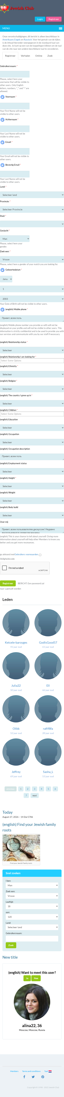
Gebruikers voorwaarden (26, 554)
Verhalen (25, 55)
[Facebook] (24, 1077)
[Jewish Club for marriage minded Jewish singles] (32, 8)
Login (40, 19)
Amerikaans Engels (11, 39)
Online (38, 55)
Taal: (46, 1071)
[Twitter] (33, 1077)
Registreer (54, 19)
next (34, 795)
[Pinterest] (43, 1077)
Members (14, 1071)
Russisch (28, 39)
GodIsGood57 (48, 642)
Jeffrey (16, 772)
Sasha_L (48, 772)
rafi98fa (48, 728)
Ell (48, 685)
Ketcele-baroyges (16, 642)
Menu (6, 28)
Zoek (50, 55)
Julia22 (16, 685)
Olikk (16, 728)
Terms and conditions (31, 1071)
